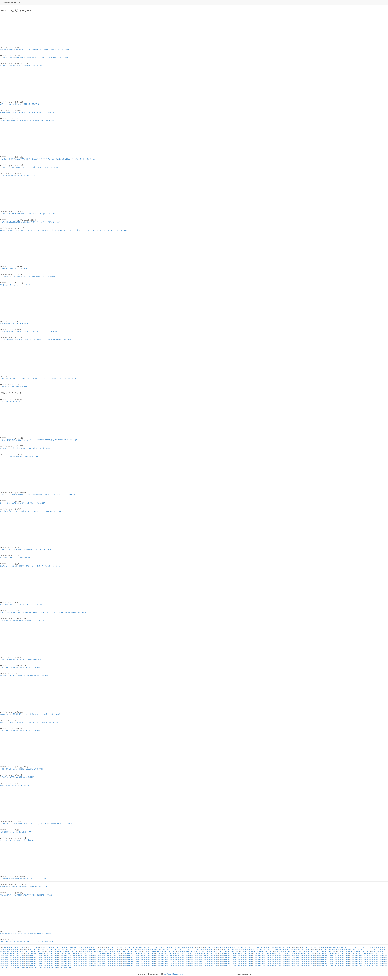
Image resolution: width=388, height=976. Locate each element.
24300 (245, 958)
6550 (127, 950)
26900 (109, 960)
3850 (294, 948)
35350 (153, 964)
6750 (143, 950)
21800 (2, 958)
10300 (48, 952)
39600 (177, 966)
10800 (96, 952)
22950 (114, 958)
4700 (363, 948)
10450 (62, 952)
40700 (284, 966)
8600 (293, 950)
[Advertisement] (60, 30)
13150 (324, 952)
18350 (56, 956)
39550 (172, 966)
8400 (276, 950)
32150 (230, 962)
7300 (188, 950)
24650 (279, 958)
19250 (143, 956)
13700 (377, 952)
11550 (169, 952)
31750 (192, 962)
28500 (264, 960)
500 (31, 948)
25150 (327, 958)
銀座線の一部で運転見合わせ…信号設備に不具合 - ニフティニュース (22, 604)
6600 (131, 950)
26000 (22, 960)
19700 (187, 956)
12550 (266, 952)
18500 (70, 956)
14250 (46, 954)
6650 (135, 950)
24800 (293, 958)
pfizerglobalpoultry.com (11, 2)
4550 (350, 948)
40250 (240, 966)
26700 (90, 960)
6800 (147, 950)
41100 (323, 966)
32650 (279, 962)
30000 (22, 962)
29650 (376, 960)
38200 (41, 966)
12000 (213, 952)
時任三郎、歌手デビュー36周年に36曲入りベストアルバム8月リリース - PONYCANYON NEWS (30, 511)
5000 (2, 950)
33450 (356, 962)
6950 (159, 950)
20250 (240, 956)
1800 (128, 948)
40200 (235, 966)
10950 (111, 952)
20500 (264, 956)
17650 (376, 954)
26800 (99, 960)
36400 (255, 964)
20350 (250, 956)
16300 (245, 954)
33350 (347, 962)
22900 (109, 958)
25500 (361, 958)
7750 (224, 950)
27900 (206, 960)
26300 (51, 960)
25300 (342, 958)
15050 (124, 954)
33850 (7, 964)
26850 (104, 960)
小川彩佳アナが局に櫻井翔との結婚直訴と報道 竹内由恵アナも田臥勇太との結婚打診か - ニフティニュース (34, 57)
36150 (230, 964)
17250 (337, 954)
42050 (27, 968)
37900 (12, 966)
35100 (129, 964)
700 (44, 948)
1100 (72, 948)
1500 (104, 948)
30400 (61, 962)
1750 (124, 948)
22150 (36, 958)
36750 (289, 964)
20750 (289, 956)
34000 (22, 964)
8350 (272, 950)
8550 (289, 950)
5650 (54, 950)
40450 (259, 966)
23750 (192, 958)
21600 (371, 956)
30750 (95, 962)
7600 (212, 950)
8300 (268, 950)
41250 (337, 966)
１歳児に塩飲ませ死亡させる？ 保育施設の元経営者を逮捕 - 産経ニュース (23, 887)
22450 (65, 958)
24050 (221, 958)
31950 (211, 962)
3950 (302, 948)
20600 (274, 956)
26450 (65, 960)
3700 (282, 948)
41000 (313, 966)
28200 (235, 960)
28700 (284, 960)
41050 (318, 966)
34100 (32, 964)
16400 (255, 954)
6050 (87, 950)
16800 (293, 954)
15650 (182, 954)
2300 (169, 948)
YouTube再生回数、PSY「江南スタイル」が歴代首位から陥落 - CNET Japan (24, 675)
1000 (63, 948)
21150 (327, 956)
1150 (76, 948)
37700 (381, 964)
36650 (279, 964)
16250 (240, 954)
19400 (158, 956)
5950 (78, 950)
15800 (196, 954)
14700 (90, 954)
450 (28, 948)
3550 (270, 948)
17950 (17, 956)
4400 (338, 948)
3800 (290, 948)
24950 (308, 958)
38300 (51, 966)
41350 (347, 966)
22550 (75, 958)
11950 (208, 952)
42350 (56, 968)
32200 (235, 962)
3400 (257, 948)
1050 (68, 948)
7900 (236, 950)
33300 (342, 962)
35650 (182, 964)
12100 (222, 952)
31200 (138, 962)
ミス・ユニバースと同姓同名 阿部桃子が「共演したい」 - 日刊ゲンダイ (23, 621)
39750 (192, 966)
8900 (317, 950)
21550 (366, 956)
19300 (148, 956)
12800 (290, 952)
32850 (298, 962)
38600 (80, 966)
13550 (363, 952)
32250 (240, 962)
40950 (308, 966)
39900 (206, 966)
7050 (167, 950)
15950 (211, 954)
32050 (221, 962)
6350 (111, 950)
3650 (278, 948)
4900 (379, 948)
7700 (220, 950)
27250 (143, 960)
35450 (162, 964)
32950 (308, 962)
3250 (245, 948)
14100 (32, 954)
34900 (109, 964)
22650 (85, 958)
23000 (119, 958)
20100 (226, 956)
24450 (259, 958)
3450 (262, 948)
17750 (386, 954)
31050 (124, 962)
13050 (314, 952)
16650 (279, 954)
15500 (167, 954)
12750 (285, 952)
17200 (332, 954)
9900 (10, 952)
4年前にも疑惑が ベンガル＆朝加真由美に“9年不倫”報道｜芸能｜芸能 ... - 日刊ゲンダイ (27, 895)
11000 (116, 952)
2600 (193, 948)
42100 (32, 968)
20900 (303, 956)
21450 (356, 956)
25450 (356, 958)
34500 (70, 964)
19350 (153, 956)
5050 (6, 950)
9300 (349, 950)
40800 (293, 966)
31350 (153, 962)
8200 (260, 950)
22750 (95, 958)
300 (18, 948)
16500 (264, 954)
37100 (323, 964)
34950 (114, 964)
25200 (332, 958)
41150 (327, 966)
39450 (162, 966)
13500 (358, 952)
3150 (237, 948)
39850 (201, 966)
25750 (386, 958)
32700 (284, 962)
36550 (269, 964)
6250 (103, 950)
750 (47, 948)
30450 (65, 962)
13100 (319, 952)
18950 (114, 956)
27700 (187, 960)
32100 (226, 962)
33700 (381, 962)
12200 (232, 952)
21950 (17, 958)
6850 (151, 950)
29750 (386, 960)
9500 (365, 950)
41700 (381, 966)
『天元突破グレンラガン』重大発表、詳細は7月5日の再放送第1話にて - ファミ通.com (27, 277)
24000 (216, 958)
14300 (51, 954)
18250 (46, 956)
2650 (197, 948)
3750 (286, 948)
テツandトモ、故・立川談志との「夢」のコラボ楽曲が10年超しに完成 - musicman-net (27, 503)
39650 (182, 966)
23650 (182, 958)
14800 (99, 954)
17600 (371, 954)
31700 (187, 962)
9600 (373, 950)
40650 (279, 966)
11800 (193, 952)
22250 (46, 958)
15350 (153, 954)
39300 (148, 966)
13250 (334, 952)
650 (41, 948)
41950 (17, 968)
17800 (2, 956)
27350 (153, 960)
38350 (56, 966)
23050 (124, 958)
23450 (162, 958)
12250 (237, 952)
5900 (74, 950)
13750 (382, 952)
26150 (36, 960)
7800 (228, 950)
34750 (95, 964)
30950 (114, 962)
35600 (177, 964)
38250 (46, 966)
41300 (342, 966)
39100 (129, 966)
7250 (184, 950)
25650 (376, 958)
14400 (61, 954)
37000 (313, 964)
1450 (100, 948)
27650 (182, 960)
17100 (323, 954)
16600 (274, 954)
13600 (368, 952)
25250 (337, 958)
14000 (22, 954)
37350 (347, 964)
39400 (158, 966)
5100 (10, 950)
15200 (138, 954)
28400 (255, 960)
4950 (383, 948)
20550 (269, 956)
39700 (187, 966)
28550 (269, 960)
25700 (381, 958)
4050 (310, 948)
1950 (140, 948)
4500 (346, 948)
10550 (72, 952)
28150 (230, 960)
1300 (88, 948)
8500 (285, 950)
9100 (333, 950)
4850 (375, 948)
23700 (187, 958)
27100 (129, 960)
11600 (174, 952)
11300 (145, 952)
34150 (36, 964)
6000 (82, 950)
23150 (133, 958)
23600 (177, 958)
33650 (376, 962)
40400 (255, 966)
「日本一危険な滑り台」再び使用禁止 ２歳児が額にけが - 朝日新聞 (21, 769)
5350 (30, 950)
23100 (129, 958)
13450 (353, 952)
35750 (192, 964)
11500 (164, 952)
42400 (61, 968)
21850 (7, 958)
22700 (90, 958)
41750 (386, 966)
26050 (27, 960)
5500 (42, 950)
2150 (156, 948)
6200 (99, 950)
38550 (75, 966)
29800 (2, 962)
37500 (361, 964)
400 (24, 948)
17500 (361, 954)
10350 (53, 952)
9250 (345, 950)
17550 (366, 954)
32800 (293, 962)
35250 (143, 964)
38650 (85, 966)
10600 (77, 952)
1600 (112, 948)
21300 (342, 956)
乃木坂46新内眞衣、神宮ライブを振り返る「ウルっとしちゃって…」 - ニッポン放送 (27, 112)
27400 (158, 960)
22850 (104, 958)
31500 (167, 962)
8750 (305, 950)
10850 (101, 952)
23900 (206, 958)
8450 (281, 950)
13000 (310, 952)
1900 (136, 948)
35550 (172, 964)
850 (54, 948)
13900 (12, 954)
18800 (99, 956)
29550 (366, 960)
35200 (138, 964)
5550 (46, 950)
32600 (274, 962)
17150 (327, 954)
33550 (366, 962)
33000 (313, 962)
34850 (104, 964)
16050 (221, 954)
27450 (162, 960)
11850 (198, 952)
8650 (297, 950)
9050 (329, 950)
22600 (80, 958)
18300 (51, 956)
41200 (332, 966)
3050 (229, 948)
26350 (56, 960)
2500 (185, 948)
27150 (133, 960)
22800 (99, 958)
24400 (255, 958)
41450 (356, 966)
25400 (352, 958)
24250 (240, 958)
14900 (109, 954)
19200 (138, 956)
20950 (308, 956)
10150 (33, 952)
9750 (386, 950)
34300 (51, 964)
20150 (230, 956)
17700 (381, 954)
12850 (295, 952)
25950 (17, 960)
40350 (250, 966)
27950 (211, 960)
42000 (22, 968)
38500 (70, 966)
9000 (325, 950)
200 (12, 948)
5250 (22, 950)
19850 (201, 956)
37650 (376, 964)
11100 (125, 952)
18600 (80, 956)
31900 (206, 962)
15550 (172, 954)
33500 (361, 962)
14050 (27, 954)
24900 (303, 958)
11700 (183, 952)
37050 (318, 964)
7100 (171, 950)
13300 (339, 952)
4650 (359, 948)
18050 (27, 956)
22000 (22, 958)
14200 (41, 954)
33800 (2, 964)
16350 (250, 954)
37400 (352, 964)
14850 (104, 954)
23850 (201, 958)
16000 (216, 954)
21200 (332, 956)
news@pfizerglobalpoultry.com (173, 974)
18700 (90, 956)
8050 (248, 950)
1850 (132, 948)
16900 (303, 954)
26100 (32, 960)
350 (21, 948)
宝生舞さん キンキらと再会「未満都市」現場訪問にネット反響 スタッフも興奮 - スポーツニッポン (31, 566)
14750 (95, 954)
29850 (7, 962)
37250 (337, 964)
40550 (269, 966)
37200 (332, 964)
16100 (226, 954)
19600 (177, 956)
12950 (305, 952)
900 (57, 948)
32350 (250, 962)
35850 (201, 964)
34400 (61, 964)
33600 (371, 962)
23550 (172, 958)
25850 (7, 960)
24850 (298, 958)
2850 (213, 948)
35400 (158, 964)
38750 (95, 966)
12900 (300, 952)
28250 (240, 960)
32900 (303, 962)
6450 (119, 950)
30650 (85, 962)
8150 (256, 950)
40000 (216, 966)
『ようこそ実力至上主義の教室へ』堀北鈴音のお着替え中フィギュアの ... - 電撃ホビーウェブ (30, 222)
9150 (337, 950)
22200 (41, 958)
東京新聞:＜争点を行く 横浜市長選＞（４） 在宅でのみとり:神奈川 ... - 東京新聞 (25, 933)
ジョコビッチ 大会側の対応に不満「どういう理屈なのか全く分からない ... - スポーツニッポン (30, 214)
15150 (133, 954)
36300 (245, 964)
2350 (173, 948)
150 (8, 948)
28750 (289, 960)
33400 (352, 962)
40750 (289, 966)
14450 (65, 954)
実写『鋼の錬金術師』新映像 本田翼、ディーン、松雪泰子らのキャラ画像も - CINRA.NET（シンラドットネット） (36, 49)
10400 (57, 952)
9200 (341, 950)
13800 (2, 954)
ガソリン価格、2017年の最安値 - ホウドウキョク (15, 401)
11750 (188, 952)
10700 (86, 952)
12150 (227, 952)
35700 (187, 964)
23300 (148, 958)
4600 (354, 948)
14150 (36, 954)
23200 (138, 958)
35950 (211, 964)
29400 (352, 960)
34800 (99, 964)
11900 (203, 952)
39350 (153, 966)
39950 (211, 966)
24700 (284, 958)
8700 (301, 950)
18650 (85, 956)
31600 (177, 962)
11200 (135, 952)
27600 (177, 960)
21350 (347, 956)
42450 (65, 968)
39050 (124, 966)
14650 (85, 954)
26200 (41, 960)
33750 (386, 962)
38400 (61, 966)
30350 (56, 962)
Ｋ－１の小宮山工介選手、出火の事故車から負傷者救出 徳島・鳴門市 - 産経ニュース (27, 448)
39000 (119, 966)
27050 (124, 960)
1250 (84, 948)
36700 (284, 964)
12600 (271, 952)
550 (34, 948)
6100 (91, 950)
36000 (216, 964)
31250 (143, 962)
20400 (255, 956)
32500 (264, 962)
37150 (327, 964)
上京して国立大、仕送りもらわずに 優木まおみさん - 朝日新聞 (20, 667)
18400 (61, 956)
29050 (318, 960)
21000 (313, 956)
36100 (226, 964)
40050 (221, 966)
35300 (148, 964)
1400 (96, 948)
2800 (209, 948)
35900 (206, 964)
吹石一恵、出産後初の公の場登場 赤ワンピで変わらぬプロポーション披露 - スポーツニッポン (30, 722)
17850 (7, 956)
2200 (160, 948)
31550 (172, 962)
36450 (259, 964)
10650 (82, 952)
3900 (298, 948)
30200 (41, 962)
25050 (318, 958)
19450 (162, 956)
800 (50, 948)
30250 (46, 962)
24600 (274, 958)
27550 (172, 960)
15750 (192, 954)
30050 (27, 962)
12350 (247, 952)
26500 (70, 960)
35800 (196, 964)
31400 (158, 962)
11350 (150, 952)
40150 (230, 966)
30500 (70, 962)
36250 (240, 964)
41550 (366, 966)
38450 (65, 966)
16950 (308, 954)
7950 (240, 950)
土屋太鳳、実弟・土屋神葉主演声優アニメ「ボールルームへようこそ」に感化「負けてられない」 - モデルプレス (36, 824)
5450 (38, 950)
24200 (235, 958)
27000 (119, 960)
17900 (12, 956)
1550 (108, 948)
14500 (70, 954)
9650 (378, 950)
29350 (347, 960)
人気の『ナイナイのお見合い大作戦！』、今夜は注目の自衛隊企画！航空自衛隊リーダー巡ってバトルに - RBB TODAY (38, 495)
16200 (235, 954)
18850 (104, 956)
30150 (36, 962)
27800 (196, 960)
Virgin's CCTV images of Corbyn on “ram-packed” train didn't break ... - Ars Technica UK (28, 120)
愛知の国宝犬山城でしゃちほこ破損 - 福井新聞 (15, 558)
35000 (119, 964)
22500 (70, 958)
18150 (36, 956)
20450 (259, 956)
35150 (133, 964)
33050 (318, 962)
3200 (241, 948)
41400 (352, 966)
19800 (196, 956)
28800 (293, 960)
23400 (158, 958)
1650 (116, 948)
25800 (2, 960)
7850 (232, 950)
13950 (17, 954)
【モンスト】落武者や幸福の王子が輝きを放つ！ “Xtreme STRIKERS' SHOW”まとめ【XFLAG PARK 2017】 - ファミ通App (39, 440)
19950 (211, 956)
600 (37, 948)
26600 (80, 960)
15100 (129, 954)
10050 (23, 952)
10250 (43, 952)
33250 (337, 962)
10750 (91, 952)
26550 (75, 960)
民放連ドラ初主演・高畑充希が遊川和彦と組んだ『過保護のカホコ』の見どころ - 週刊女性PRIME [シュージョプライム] (38, 378)
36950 (308, 964)
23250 (143, 958)
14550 (75, 954)
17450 (356, 954)
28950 (308, 960)
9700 (382, 950)
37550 (366, 964)
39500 (167, 966)
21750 (386, 956)
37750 (386, 964)
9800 (2, 952)
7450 (200, 950)
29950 (17, 962)
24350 (250, 958)
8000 (244, 950)
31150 (133, 962)
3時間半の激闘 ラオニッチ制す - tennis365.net (15, 285)
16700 (284, 954)
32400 (255, 962)
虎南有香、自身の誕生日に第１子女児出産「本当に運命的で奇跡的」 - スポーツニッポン (28, 659)
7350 (192, 950)
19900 (206, 956)
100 (5, 948)
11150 (130, 952)
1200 (80, 948)
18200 (41, 956)
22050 (27, 958)
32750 (289, 962)
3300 (249, 948)
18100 (32, 956)
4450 (342, 948)
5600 (50, 950)
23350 (153, 958)
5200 (18, 950)
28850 (298, 960)
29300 (342, 960)
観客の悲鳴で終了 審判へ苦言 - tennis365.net (14, 785)
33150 (327, 962)
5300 (26, 950)
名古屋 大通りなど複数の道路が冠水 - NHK (13, 386)
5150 (14, 950)
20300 (245, 956)
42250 (46, 968)
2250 (165, 948)
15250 (143, 954)
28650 (279, 960)
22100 (32, 958)
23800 (196, 958)
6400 (115, 950)
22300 (51, 958)
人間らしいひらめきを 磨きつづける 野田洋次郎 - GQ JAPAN (19, 104)
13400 (348, 952)
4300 (330, 948)
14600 (80, 954)
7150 (175, 950)
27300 (148, 960)
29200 (332, 960)
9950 (14, 952)
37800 (2, 966)
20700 (284, 956)
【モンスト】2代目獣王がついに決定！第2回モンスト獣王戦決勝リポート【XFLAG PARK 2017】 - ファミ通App (36, 340)
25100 (323, 958)
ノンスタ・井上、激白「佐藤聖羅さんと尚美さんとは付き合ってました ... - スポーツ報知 (28, 331)
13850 (7, 954)
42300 (51, 968)
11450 (159, 952)
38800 (99, 966)
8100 (252, 950)
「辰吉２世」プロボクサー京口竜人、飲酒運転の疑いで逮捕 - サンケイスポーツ (25, 549)
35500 (167, 964)
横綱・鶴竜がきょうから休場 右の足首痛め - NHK (16, 832)
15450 (162, 954)
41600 (371, 966)
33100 (323, 962)
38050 (27, 966)
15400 (158, 954)
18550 (75, 956)
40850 (298, 966)
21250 (337, 956)
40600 (274, 966)
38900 (109, 966)
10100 (28, 952)
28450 (259, 960)
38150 (36, 966)
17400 (352, 954)
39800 (196, 966)
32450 (259, 962)
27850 (201, 960)
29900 (12, 962)
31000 (119, 962)
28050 (221, 960)
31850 (201, 962)
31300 (148, 962)
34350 (56, 964)
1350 (92, 948)
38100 (32, 966)
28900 (303, 960)
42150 (36, 968)
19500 (167, 956)
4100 (314, 948)
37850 (7, 966)
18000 (22, 956)
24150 (230, 958)
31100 (129, 962)
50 (2, 948)
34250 (46, 964)
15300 (148, 954)
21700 (381, 956)
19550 (172, 956)
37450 (356, 964)
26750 (95, 960)
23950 (211, 958)
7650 (216, 950)
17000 (313, 954)
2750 (205, 948)
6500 (123, 950)
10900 (106, 952)
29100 (323, 960)
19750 (192, 956)
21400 (352, 956)
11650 (179, 952)
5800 (66, 950)
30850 (104, 962)
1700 (120, 948)
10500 (67, 952)
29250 (337, 960)
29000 (313, 960)
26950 (114, 960)
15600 (177, 954)
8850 (313, 950)
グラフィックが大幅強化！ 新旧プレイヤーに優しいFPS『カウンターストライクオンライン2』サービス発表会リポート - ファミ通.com (43, 612)
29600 (371, 960)
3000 (225, 948)
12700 (280, 952)
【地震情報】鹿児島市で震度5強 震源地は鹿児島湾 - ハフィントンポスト (23, 878)
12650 (276, 952)
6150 (95, 950)
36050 (221, 964)
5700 (58, 950)
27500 (167, 960)
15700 (187, 954)
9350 (353, 950)
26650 (85, 960)
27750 (192, 960)
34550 (75, 964)
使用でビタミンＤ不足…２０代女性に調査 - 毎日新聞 (17, 777)
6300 (107, 950)
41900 (12, 968)
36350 (250, 964)
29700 (381, 960)
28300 (245, 960)
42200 (41, 968)
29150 (327, 960)
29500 (361, 960)
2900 (217, 948)
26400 (61, 960)
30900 (109, 962)
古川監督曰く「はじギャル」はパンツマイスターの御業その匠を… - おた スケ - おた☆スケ (29, 167)
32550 (269, 962)
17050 (318, 954)
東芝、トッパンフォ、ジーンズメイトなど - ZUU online (17, 840)
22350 (56, 958)
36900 (303, 964)
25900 (12, 960)
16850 (298, 954)
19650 (182, 956)
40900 (303, 966)
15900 (206, 954)
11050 (120, 952)
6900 (155, 950)
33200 (332, 962)
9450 (361, 950)
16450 (259, 954)
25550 (366, 958)
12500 (261, 952)
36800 (293, 964)
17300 (342, 954)
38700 (90, 966)
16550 (269, 954)
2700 (201, 948)
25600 (371, 958)
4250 (326, 948)
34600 (80, 964)
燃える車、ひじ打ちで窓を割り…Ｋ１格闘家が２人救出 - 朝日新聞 (21, 66)
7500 (204, 950)
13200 (329, 952)
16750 (289, 954)
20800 (293, 956)
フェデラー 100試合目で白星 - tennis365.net (14, 268)
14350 (56, 954)
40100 (226, 966)
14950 (114, 954)
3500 (266, 948)
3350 (253, 948)
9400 (357, 950)
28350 (250, 960)
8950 (321, 950)
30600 (80, 962)
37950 (17, 966)
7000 (163, 950)
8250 (264, 950)
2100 (152, 948)
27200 (138, 960)
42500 (70, 968)
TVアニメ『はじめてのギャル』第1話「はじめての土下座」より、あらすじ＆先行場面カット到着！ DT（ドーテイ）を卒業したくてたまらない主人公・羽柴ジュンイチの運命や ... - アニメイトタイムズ (64, 230)
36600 (274, 964)
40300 (245, 966)
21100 (323, 956)
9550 (369, 950)
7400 (196, 950)
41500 (361, 966)
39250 (143, 966)
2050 (148, 948)
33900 (12, 964)
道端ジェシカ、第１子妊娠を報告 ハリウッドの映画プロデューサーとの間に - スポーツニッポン (30, 714)
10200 (38, 952)
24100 (226, 958)
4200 (322, 948)
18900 (109, 956)
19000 (119, 956)
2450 (181, 948)
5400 (34, 950)
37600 (371, 964)
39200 (138, 966)
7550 (208, 950)
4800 (371, 948)
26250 (46, 960)
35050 (124, 964)
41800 (2, 968)
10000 (19, 952)
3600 (274, 948)
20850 (298, 956)
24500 (264, 958)
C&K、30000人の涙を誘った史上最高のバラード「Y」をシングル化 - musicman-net (27, 941)
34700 (90, 964)
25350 (347, 958)
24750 (289, 958)
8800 (309, 950)
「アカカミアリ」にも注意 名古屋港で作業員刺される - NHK (19, 456)
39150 (133, 966)
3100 (233, 948)
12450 (256, 952)
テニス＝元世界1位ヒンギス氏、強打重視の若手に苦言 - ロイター (21, 175)
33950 (17, 964)
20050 (221, 956)
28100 (226, 960)
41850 (7, 968)
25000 (313, 958)
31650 (182, 962)
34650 (85, 964)
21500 (361, 956)
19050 (124, 956)
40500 (264, 966)
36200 (235, 964)
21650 (376, 956)
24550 (269, 958)
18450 (65, 956)
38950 (114, 966)
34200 (41, 964)
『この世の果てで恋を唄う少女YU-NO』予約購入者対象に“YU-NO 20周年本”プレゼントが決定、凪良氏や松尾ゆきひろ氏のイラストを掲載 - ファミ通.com (49, 159)
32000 (216, 962)
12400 (251, 952)
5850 (70, 950)
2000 (144, 948)
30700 (90, 962)
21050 (318, 956)
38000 (22, 966)
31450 (162, 962)
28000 (216, 960)
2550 (189, 948)
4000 (306, 948)
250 (15, 948)
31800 (196, 962)
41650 (376, 966)
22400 (61, 958)
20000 (216, 956)
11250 (140, 952)
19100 (129, 956)
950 (60, 948)
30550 (75, 962)
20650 (279, 956)
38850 (104, 966)
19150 (133, 956)
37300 (342, 964)
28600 (274, 960)
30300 (51, 962)
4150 (318, 948)
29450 (356, 960)
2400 (177, 948)
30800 (99, 962)
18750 (95, 956)
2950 (221, 948)
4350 (334, 948)
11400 (154, 952)
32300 (245, 962)
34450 (65, 964)
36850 (298, 964)
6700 (139, 950)
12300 (242, 952)
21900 (12, 958)
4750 (367, 948)
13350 (344, 952)
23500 (167, 958)
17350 (347, 954)
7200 (179, 950)
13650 (373, 952)
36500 (264, 964)
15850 (201, 954)
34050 (27, 964)
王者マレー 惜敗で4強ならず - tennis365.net (14, 323)
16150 (230, 954)
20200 (235, 956)
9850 (6, 952)
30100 (32, 962)
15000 (119, 954)
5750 (62, 950)
